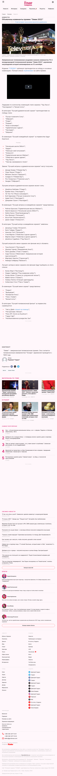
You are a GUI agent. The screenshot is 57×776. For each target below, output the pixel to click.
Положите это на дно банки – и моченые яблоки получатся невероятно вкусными (26, 530)
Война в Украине (6, 636)
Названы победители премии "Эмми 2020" (48, 391)
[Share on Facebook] (12, 366)
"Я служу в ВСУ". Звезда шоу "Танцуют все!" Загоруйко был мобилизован (24, 519)
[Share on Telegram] (18, 366)
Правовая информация (8, 721)
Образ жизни (5, 654)
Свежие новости (8, 511)
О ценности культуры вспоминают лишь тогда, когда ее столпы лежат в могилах (23, 590)
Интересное (5, 662)
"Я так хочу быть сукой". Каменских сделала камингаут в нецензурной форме (10, 415)
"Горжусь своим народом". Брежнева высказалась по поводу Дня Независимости (26, 534)
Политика (4, 638)
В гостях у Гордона (33, 641)
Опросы (30, 659)
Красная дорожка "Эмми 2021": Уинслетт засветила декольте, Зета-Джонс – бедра (30, 393)
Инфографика (5, 659)
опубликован (29, 71)
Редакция (4, 716)
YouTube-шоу (32, 662)
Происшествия (6, 657)
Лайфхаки (51, 8)
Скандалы (23, 8)
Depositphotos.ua (25, 755)
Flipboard (33, 696)
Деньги (4, 641)
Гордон (4, 14)
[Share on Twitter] (15, 366)
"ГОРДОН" (12, 68)
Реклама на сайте (6, 718)
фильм (4, 370)
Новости (5, 8)
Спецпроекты (32, 664)
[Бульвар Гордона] (28, 3)
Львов (3, 674)
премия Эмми (11, 370)
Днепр (3, 685)
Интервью (14, 8)
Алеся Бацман (34, 691)
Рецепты (42, 8)
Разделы (30, 633)
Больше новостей (28, 567)
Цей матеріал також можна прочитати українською (31, 22)
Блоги (4, 571)
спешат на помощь (22, 309)
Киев (3, 672)
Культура (4, 649)
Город (3, 668)
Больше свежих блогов (28, 625)
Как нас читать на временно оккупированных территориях (6, 726)
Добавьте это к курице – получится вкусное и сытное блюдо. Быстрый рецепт (25, 550)
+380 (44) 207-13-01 (10, 734)
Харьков (4, 682)
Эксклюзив (31, 651)
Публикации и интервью (34, 638)
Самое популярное (9, 426)
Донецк (4, 679)
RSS (32, 699)
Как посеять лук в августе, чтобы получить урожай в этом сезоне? (22, 539)
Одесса (4, 677)
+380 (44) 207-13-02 (11, 736)
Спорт (3, 646)
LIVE (29, 649)
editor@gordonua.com (11, 738)
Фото (29, 654)
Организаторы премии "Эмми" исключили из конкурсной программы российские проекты (9, 393)
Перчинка (32, 8)
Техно (3, 651)
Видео (30, 657)
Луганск (4, 690)
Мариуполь (5, 687)
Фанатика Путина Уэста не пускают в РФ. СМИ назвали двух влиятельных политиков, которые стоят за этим (30, 415)
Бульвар (9, 14)
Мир (3, 644)
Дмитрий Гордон (35, 672)
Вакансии (4, 713)
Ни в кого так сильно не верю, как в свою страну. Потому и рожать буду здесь (22, 600)
